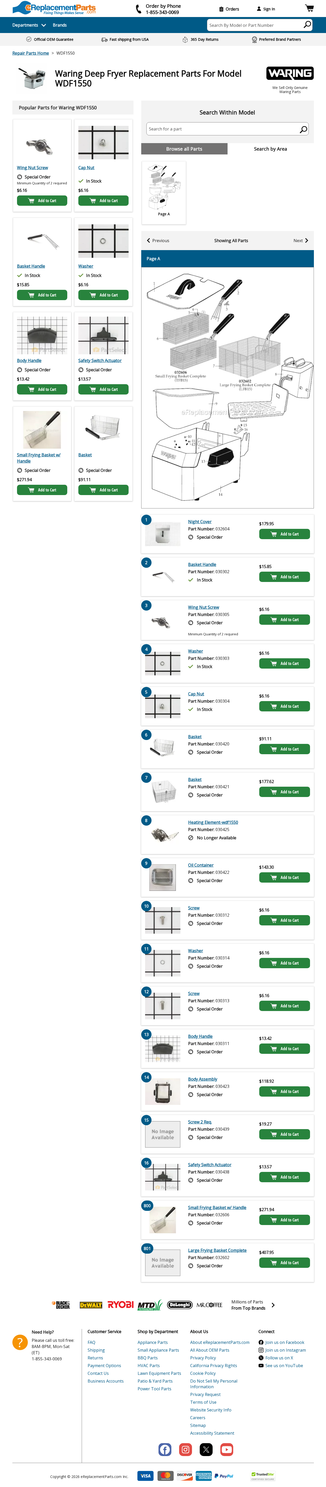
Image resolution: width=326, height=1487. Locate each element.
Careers (197, 1417)
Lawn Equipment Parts (159, 1373)
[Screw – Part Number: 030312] (163, 920)
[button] (309, 9)
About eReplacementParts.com (219, 1342)
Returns (95, 1358)
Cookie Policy (203, 1373)
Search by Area (270, 149)
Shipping (96, 1350)
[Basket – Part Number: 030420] (103, 429)
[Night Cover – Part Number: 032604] (163, 534)
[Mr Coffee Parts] (209, 1305)
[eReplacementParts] (54, 8)
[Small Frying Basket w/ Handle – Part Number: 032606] (42, 429)
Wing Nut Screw (32, 167)
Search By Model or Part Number (242, 25)
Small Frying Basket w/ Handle (39, 458)
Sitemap (198, 1425)
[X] (206, 1449)
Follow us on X (279, 1358)
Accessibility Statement (212, 1433)
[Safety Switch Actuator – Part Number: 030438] (103, 335)
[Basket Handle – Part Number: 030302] (42, 241)
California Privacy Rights (213, 1365)
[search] (307, 24)
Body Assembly (202, 1079)
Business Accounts (106, 1381)
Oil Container (201, 865)
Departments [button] (25, 25)
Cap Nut (86, 167)
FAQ (91, 1342)
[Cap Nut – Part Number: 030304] (103, 142)
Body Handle (29, 360)
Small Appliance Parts (158, 1350)
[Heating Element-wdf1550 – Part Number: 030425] (163, 834)
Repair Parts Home (30, 53)
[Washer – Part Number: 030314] (163, 963)
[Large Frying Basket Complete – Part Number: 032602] (163, 1262)
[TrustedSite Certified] (263, 1476)
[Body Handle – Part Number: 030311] (42, 335)
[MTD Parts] (150, 1305)
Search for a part (165, 129)
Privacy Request (205, 1394)
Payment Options (104, 1365)
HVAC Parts (149, 1365)
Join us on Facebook (284, 1342)
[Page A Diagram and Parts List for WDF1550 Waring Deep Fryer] (227, 388)
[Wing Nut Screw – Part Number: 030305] (42, 142)
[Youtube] (226, 1449)
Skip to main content (163, 13)
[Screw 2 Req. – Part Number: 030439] (163, 1134)
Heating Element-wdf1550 (213, 822)
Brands (60, 25)
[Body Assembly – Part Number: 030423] (163, 1091)
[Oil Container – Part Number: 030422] (163, 877)
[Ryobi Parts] (120, 1305)
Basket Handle (31, 266)
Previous (160, 240)
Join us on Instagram (285, 1350)
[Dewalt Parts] (91, 1305)
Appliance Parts (153, 1342)
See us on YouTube (284, 1365)
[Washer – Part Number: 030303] (103, 241)
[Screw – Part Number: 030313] (163, 1005)
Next (298, 240)
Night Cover (200, 521)
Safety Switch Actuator (100, 360)
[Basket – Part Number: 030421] (163, 791)
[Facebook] (164, 1449)
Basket (85, 455)
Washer (85, 266)
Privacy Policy (203, 1358)
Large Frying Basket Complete (217, 1250)
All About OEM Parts (209, 1350)
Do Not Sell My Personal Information (213, 1384)
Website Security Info (210, 1410)
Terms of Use (203, 1402)
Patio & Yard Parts (155, 1381)
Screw (193, 908)
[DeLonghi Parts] (180, 1305)
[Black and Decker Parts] (61, 1305)
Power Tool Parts (154, 1389)
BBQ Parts (148, 1358)
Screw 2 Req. (200, 1122)
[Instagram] (185, 1449)
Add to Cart (47, 200)
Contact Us (98, 1373)
